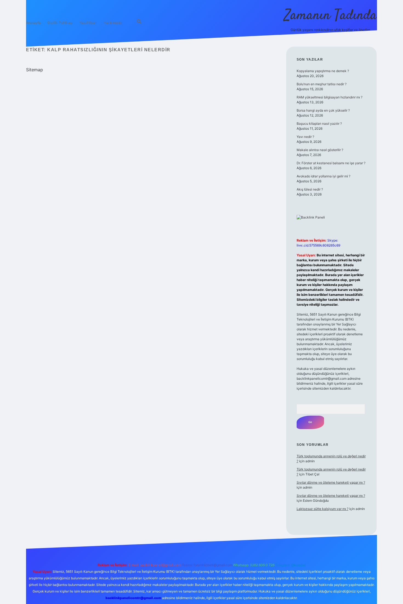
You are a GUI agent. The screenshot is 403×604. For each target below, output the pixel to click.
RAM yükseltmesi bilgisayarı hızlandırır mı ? (329, 97)
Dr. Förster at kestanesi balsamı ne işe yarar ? (331, 163)
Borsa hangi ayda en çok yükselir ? (323, 110)
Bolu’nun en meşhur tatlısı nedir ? (322, 84)
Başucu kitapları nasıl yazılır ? (319, 123)
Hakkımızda (113, 23)
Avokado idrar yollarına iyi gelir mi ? (323, 176)
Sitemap (34, 69)
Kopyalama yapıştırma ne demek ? (323, 71)
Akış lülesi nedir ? (310, 189)
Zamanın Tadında (330, 16)
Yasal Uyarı (88, 23)
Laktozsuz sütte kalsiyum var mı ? (322, 509)
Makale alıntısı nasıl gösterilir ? (320, 150)
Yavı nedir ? (305, 137)
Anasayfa (33, 23)
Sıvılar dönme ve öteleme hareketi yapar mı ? (331, 482)
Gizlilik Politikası (60, 23)
